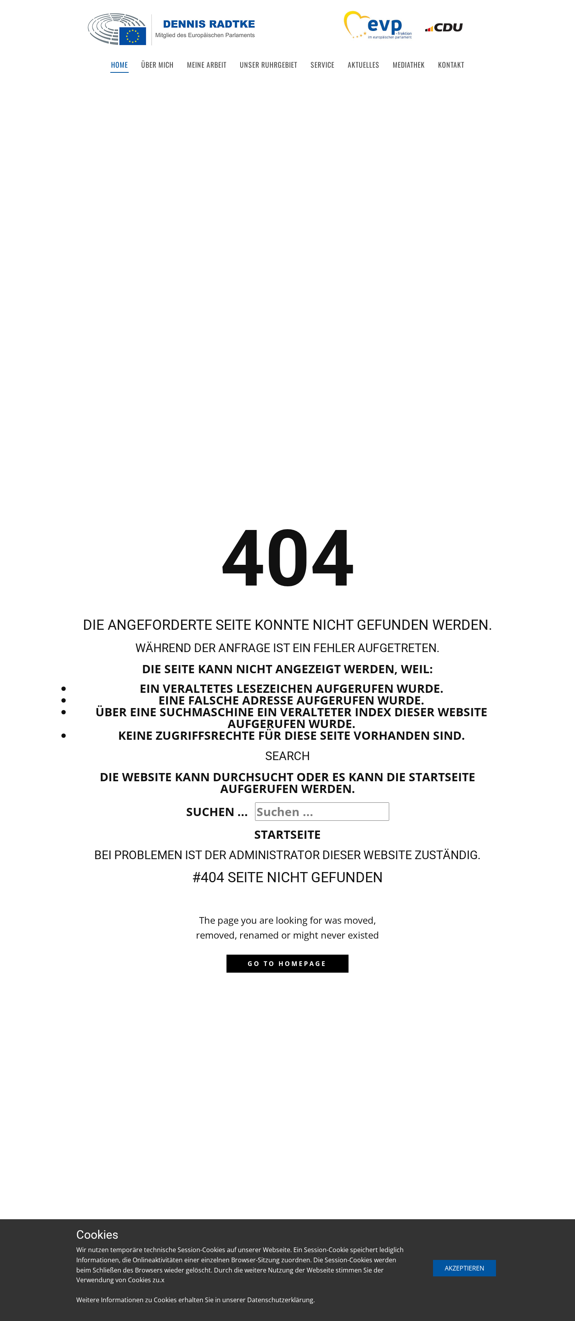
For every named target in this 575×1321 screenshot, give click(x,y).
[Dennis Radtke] (170, 30)
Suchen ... (217, 812)
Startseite (287, 834)
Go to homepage (287, 963)
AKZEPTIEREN (464, 1268)
